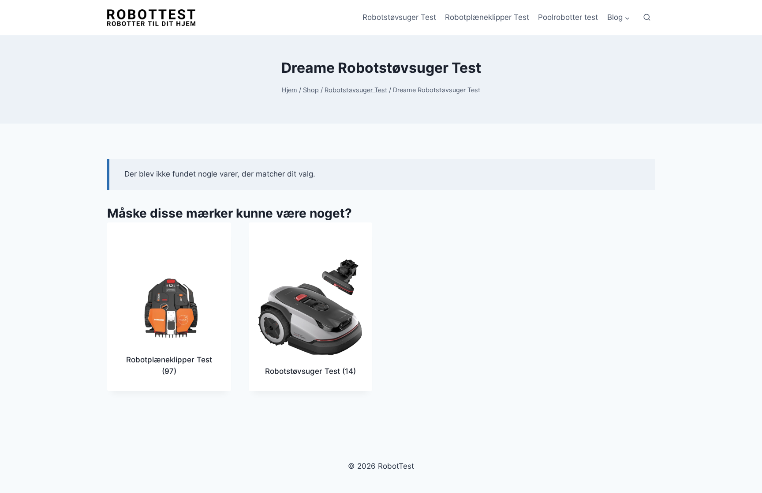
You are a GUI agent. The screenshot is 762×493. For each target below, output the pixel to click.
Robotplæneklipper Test (487, 17)
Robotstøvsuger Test (399, 17)
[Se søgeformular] (647, 18)
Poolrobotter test (568, 17)
